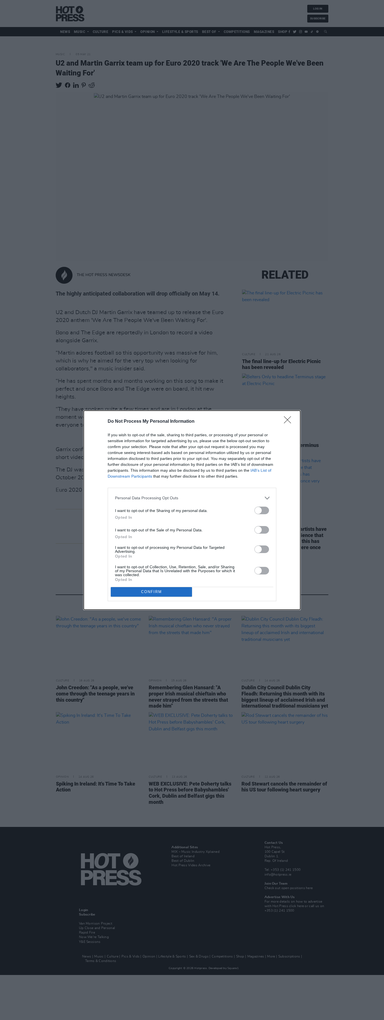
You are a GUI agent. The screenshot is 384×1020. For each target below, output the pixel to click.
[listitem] (192, 498)
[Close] (289, 421)
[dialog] (192, 510)
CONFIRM (151, 592)
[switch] (261, 510)
